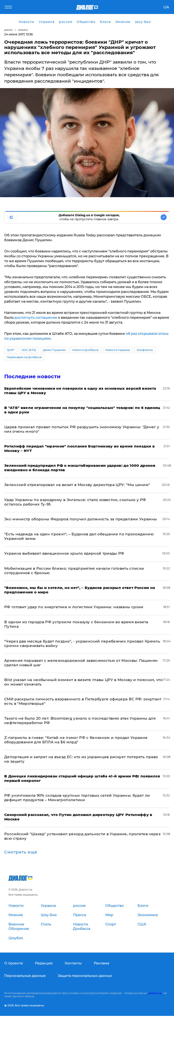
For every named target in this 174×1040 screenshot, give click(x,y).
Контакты (73, 963)
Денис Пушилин (54, 350)
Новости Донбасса (85, 350)
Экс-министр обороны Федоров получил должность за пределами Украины (80, 519)
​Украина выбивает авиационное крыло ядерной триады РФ (64, 553)
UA (166, 7)
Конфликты (145, 350)
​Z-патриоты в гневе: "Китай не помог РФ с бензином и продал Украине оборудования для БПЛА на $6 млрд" (75, 739)
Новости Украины (117, 350)
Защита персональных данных (85, 976)
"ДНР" (11, 350)
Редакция (44, 963)
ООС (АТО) (29, 350)
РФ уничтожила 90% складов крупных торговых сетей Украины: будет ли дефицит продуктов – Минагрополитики (77, 797)
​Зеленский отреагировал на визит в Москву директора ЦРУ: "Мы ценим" (77, 485)
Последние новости (32, 376)
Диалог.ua (155, 993)
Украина (23, 30)
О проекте (13, 963)
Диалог (8, 30)
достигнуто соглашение (35, 318)
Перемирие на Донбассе (24, 357)
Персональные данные (25, 976)
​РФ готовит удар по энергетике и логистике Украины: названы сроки (73, 607)
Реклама (101, 963)
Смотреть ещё (20, 852)
